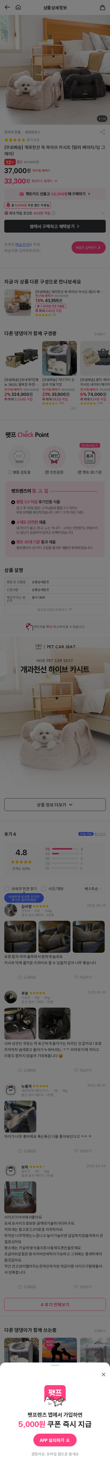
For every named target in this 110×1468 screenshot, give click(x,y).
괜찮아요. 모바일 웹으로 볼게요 (55, 1454)
